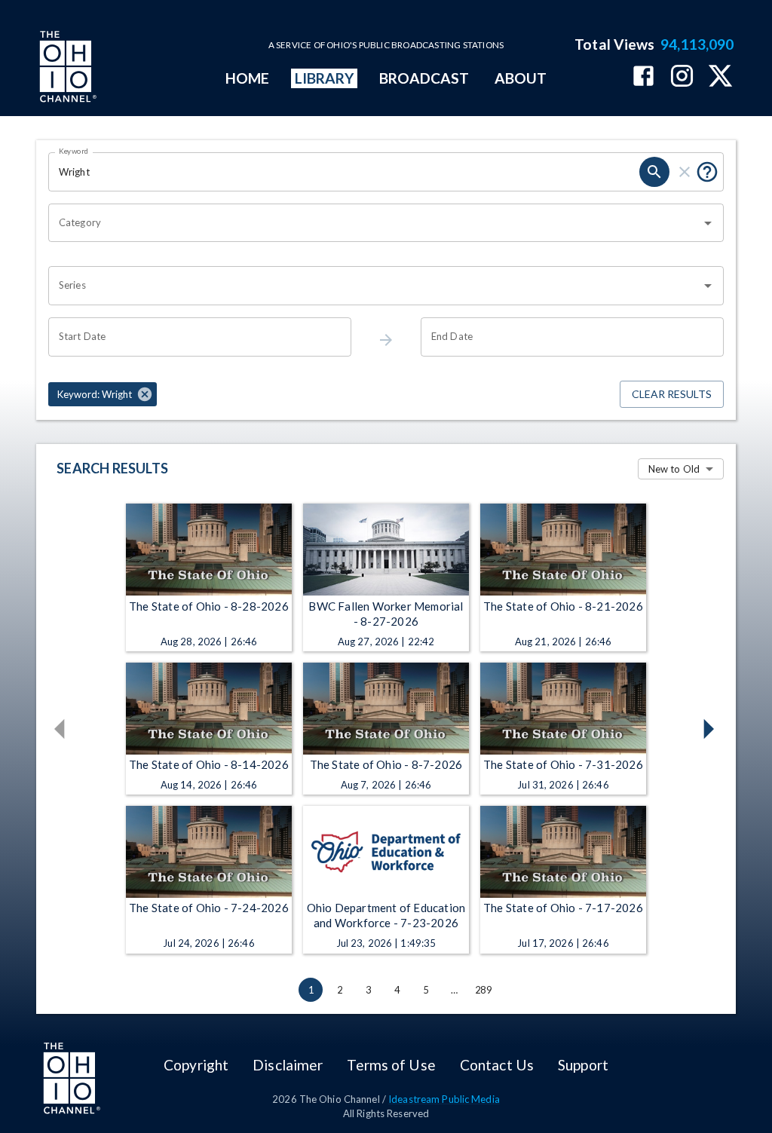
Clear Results (672, 393)
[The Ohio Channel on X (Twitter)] (720, 77)
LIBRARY (324, 78)
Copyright (196, 1065)
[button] (102, 394)
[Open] (707, 223)
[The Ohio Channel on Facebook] (643, 77)
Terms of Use (391, 1065)
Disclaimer (288, 1065)
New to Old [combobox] (674, 469)
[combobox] (374, 223)
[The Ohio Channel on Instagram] (682, 77)
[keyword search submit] (654, 172)
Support (583, 1065)
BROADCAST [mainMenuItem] (424, 78)
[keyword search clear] (684, 172)
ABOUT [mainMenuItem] (521, 78)
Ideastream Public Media (444, 1099)
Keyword (74, 150)
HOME (247, 78)
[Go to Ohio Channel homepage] (66, 68)
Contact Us (497, 1065)
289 (483, 990)
